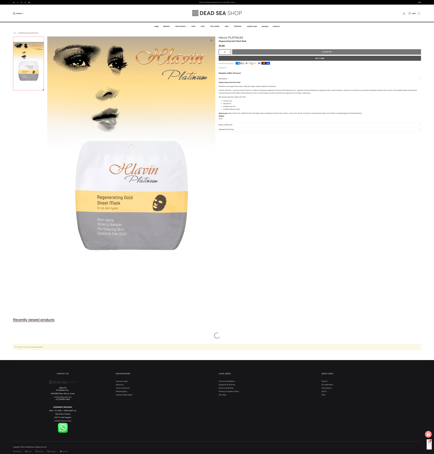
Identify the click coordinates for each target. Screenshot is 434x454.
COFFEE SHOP (252, 26)
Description (223, 79)
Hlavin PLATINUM (231, 37)
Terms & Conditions (227, 381)
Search (324, 381)
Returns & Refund (226, 388)
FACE (203, 26)
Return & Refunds (225, 125)
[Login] (405, 13)
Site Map (222, 395)
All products (327, 388)
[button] (220, 51)
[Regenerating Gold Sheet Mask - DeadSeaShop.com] (131, 155)
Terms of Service (123, 388)
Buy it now (319, 58)
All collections (327, 384)
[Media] (211, 40)
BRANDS (166, 26)
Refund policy (121, 391)
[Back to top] (429, 446)
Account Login (122, 381)
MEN (226, 26)
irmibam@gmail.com (63, 397)
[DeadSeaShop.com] (217, 13)
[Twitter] (14, 2)
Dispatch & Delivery (226, 129)
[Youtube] (29, 2)
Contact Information (124, 395)
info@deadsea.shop (62, 421)
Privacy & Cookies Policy (229, 391)
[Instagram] (25, 2)
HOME (156, 26)
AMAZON (265, 26)
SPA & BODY (214, 26)
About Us (120, 384)
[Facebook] (18, 2)
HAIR (193, 26)
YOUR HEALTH (180, 26)
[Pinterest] (21, 2)
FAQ (323, 395)
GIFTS (324, 391)
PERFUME (237, 26)
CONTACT (276, 26)
